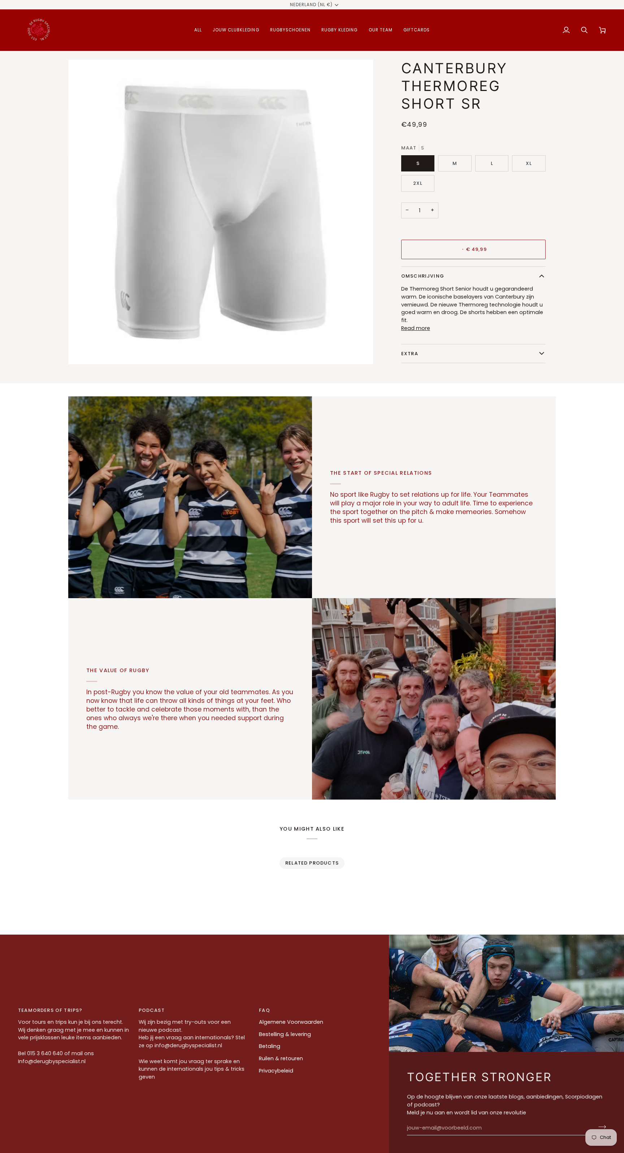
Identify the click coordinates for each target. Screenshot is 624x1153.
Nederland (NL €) (311, 5)
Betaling (269, 1046)
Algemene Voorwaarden (291, 1022)
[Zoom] (81, 350)
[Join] (600, 1127)
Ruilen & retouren (281, 1058)
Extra (409, 353)
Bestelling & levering (285, 1034)
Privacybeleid (276, 1070)
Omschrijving (422, 276)
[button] (198, 30)
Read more (415, 328)
